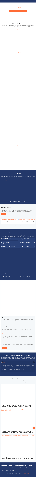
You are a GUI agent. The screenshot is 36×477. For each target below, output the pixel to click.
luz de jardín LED (18, 119)
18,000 (19, 276)
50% (2, 273)
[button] (2, 362)
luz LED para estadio (18, 164)
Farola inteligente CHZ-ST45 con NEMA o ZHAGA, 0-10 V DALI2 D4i (9, 221)
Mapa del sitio (26, 473)
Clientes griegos (5, 364)
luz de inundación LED (18, 141)
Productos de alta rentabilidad (8, 335)
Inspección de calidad (6, 343)
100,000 (2, 276)
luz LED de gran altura (18, 71)
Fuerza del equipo (5, 326)
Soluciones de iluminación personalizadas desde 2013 (18, 5)
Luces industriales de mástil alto (18, 201)
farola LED (18, 48)
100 (19, 273)
